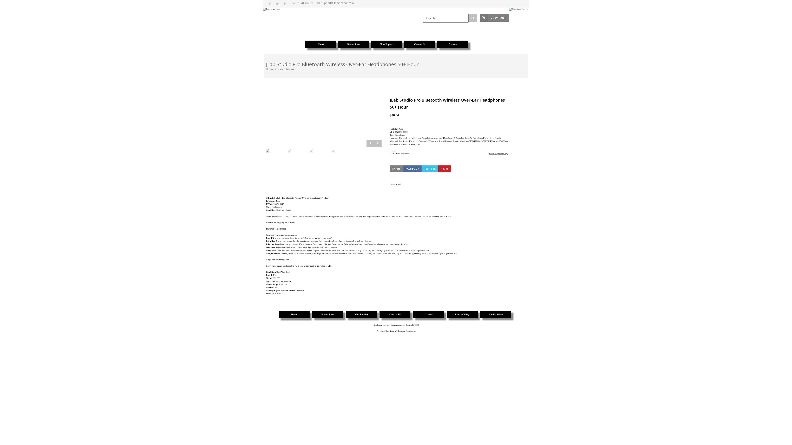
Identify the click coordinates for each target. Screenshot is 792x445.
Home (269, 69)
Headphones (285, 69)
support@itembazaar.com (337, 3)
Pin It (444, 168)
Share (396, 168)
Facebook (412, 168)
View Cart (498, 18)
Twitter (430, 168)
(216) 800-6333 (304, 3)
